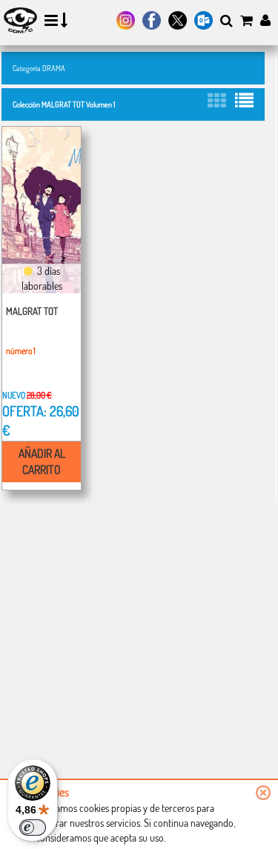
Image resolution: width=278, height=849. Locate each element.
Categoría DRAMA (39, 68)
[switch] (32, 827)
